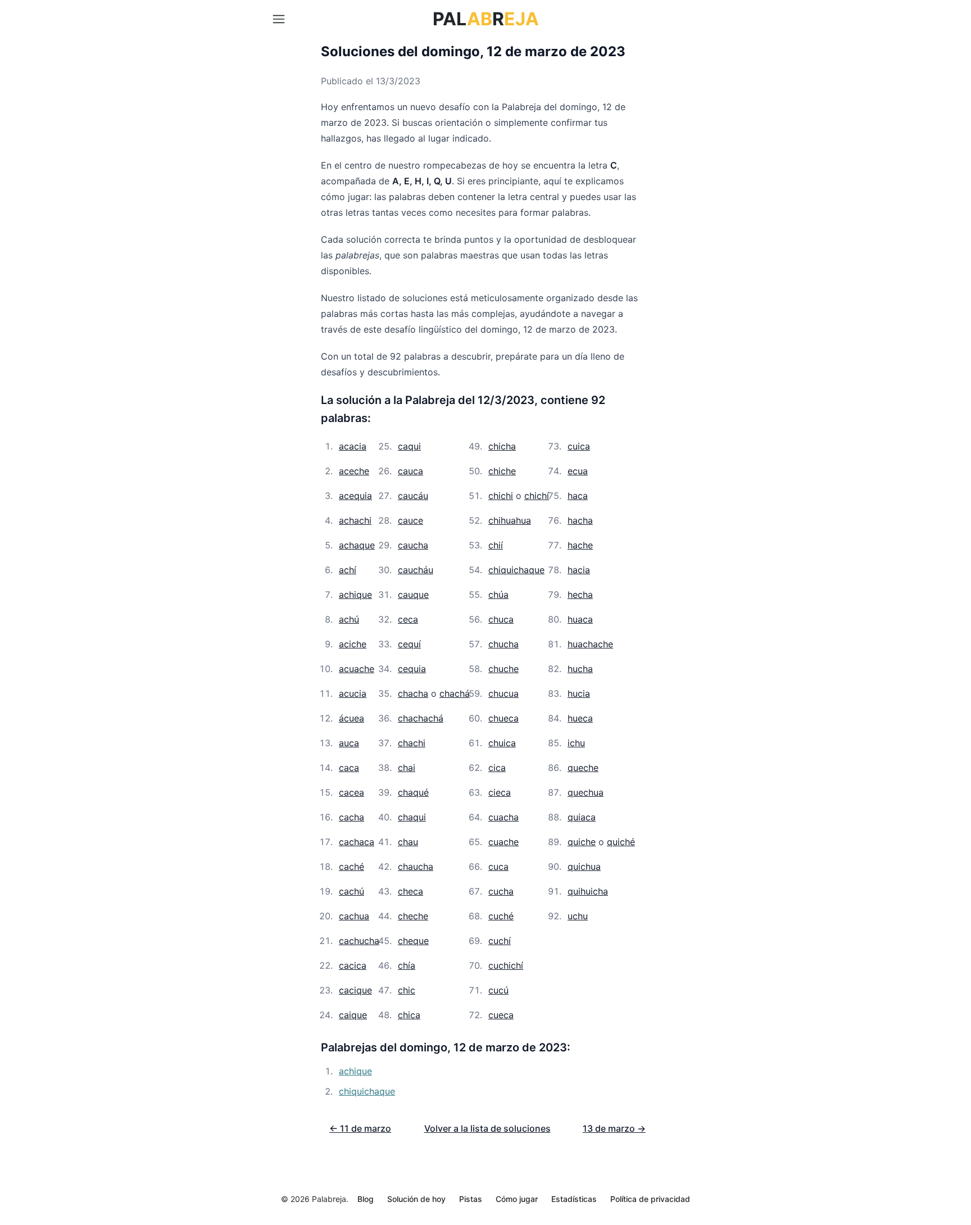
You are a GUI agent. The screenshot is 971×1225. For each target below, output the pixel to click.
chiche (502, 471)
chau (408, 841)
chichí (536, 495)
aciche (352, 644)
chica (409, 1014)
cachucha (359, 940)
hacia (579, 569)
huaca (580, 619)
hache (580, 545)
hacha (580, 520)
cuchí (499, 940)
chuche (503, 668)
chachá (454, 693)
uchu (578, 916)
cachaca (356, 841)
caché (351, 866)
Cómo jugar (517, 1199)
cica (497, 767)
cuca (498, 866)
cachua (354, 916)
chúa (498, 594)
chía (406, 965)
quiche (582, 841)
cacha (351, 817)
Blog (365, 1199)
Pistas (470, 1199)
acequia (355, 495)
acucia (352, 693)
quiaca (582, 817)
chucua (503, 693)
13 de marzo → (614, 1128)
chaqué (413, 792)
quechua (586, 792)
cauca (410, 471)
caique (353, 1014)
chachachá (420, 718)
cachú (351, 891)
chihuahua (509, 520)
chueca (503, 718)
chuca (501, 619)
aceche (354, 471)
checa (410, 891)
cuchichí (505, 965)
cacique (355, 990)
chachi (411, 742)
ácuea (351, 718)
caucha (413, 545)
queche (583, 767)
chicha (502, 446)
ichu (576, 742)
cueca (501, 1014)
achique (355, 594)
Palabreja (329, 1199)
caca (349, 767)
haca (578, 495)
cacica (352, 965)
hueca (580, 718)
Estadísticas (574, 1199)
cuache (503, 841)
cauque (413, 594)
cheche (413, 916)
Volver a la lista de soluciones (487, 1128)
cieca (499, 792)
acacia (352, 446)
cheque (413, 940)
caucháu (415, 569)
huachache (590, 644)
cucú (498, 990)
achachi (355, 520)
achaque (357, 545)
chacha (413, 693)
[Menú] (278, 19)
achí (347, 569)
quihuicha (588, 891)
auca (349, 742)
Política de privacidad (650, 1199)
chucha (503, 644)
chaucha (415, 866)
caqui (409, 446)
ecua (578, 471)
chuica (502, 742)
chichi (500, 495)
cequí (409, 644)
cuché (501, 916)
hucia (579, 693)
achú (349, 619)
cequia (412, 668)
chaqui (412, 817)
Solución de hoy (416, 1199)
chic (406, 990)
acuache (356, 668)
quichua (584, 866)
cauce (410, 520)
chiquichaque (516, 569)
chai (406, 767)
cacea (351, 792)
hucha (580, 668)
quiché (621, 841)
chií (495, 545)
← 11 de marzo (360, 1128)
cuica (579, 446)
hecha (580, 594)
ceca (408, 619)
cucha (501, 891)
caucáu (413, 495)
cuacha (503, 817)
